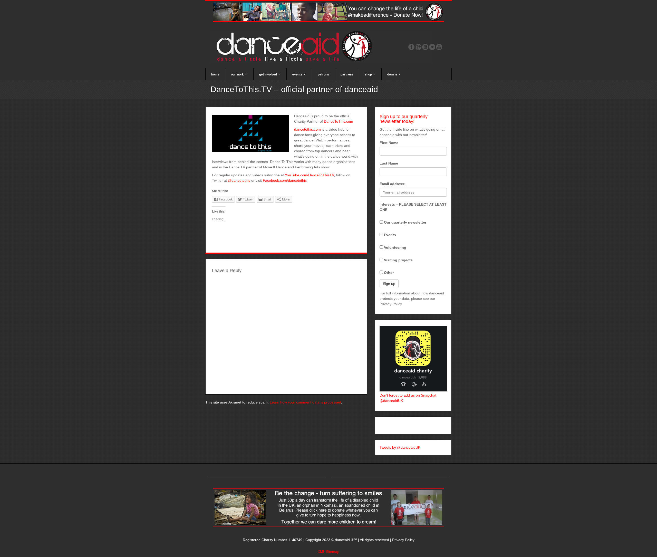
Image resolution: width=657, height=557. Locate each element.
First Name (389, 143)
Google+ (418, 47)
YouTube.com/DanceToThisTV (309, 175)
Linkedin (425, 47)
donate (392, 74)
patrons (323, 74)
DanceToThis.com (338, 121)
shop (368, 74)
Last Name (389, 163)
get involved (268, 74)
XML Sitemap (328, 552)
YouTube (439, 47)
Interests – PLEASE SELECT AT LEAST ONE (413, 207)
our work (237, 74)
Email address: (392, 184)
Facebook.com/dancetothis (285, 180)
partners (347, 74)
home (215, 74)
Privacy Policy (403, 540)
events (297, 74)
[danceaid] (321, 46)
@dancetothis (239, 180)
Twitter (432, 47)
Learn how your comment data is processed (305, 402)
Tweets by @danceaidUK (400, 447)
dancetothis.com (307, 129)
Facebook (411, 47)
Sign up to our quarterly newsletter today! (404, 119)
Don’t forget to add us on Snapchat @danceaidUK (408, 398)
